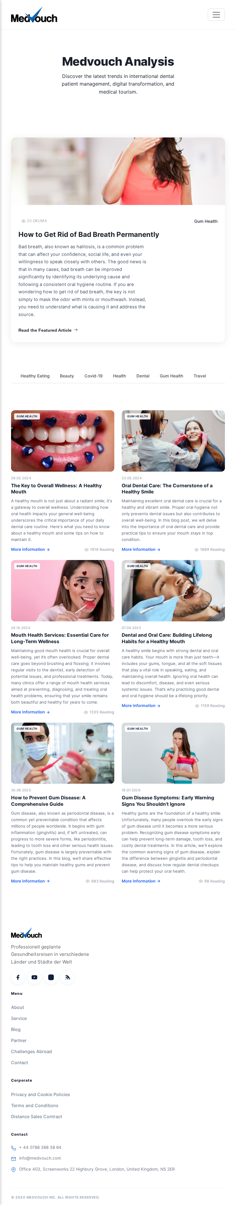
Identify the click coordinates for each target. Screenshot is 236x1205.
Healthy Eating (35, 375)
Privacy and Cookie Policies (40, 1094)
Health (119, 375)
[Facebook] (18, 977)
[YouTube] (34, 977)
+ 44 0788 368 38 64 (40, 1147)
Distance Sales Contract (36, 1116)
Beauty (67, 375)
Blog (16, 1029)
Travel (200, 375)
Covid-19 (94, 375)
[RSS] (67, 977)
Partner (19, 1040)
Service (19, 1018)
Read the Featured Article (45, 330)
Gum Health (171, 375)
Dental (142, 375)
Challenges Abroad (31, 1051)
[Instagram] (51, 977)
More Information (28, 549)
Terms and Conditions (34, 1105)
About (17, 1007)
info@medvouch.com (40, 1158)
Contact (19, 1062)
